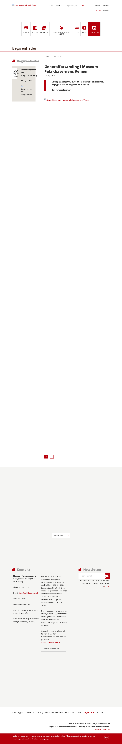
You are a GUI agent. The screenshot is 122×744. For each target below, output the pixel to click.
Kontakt (100, 712)
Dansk (98, 10)
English (106, 10)
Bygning (21, 712)
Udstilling (58, 535)
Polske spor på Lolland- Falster (57, 712)
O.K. (106, 737)
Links (73, 712)
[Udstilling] (23, 482)
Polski (97, 6)
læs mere (51, 147)
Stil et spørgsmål (51, 649)
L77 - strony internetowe (102, 729)
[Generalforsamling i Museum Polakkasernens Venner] (76, 98)
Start (51, 6)
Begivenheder (57, 56)
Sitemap (58, 6)
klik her (106, 586)
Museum (30, 712)
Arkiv (79, 712)
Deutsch (106, 6)
